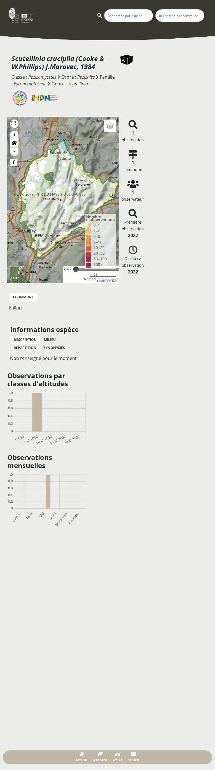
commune (23, 297)
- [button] (14, 152)
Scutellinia (78, 84)
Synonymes (54, 347)
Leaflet (101, 280)
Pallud (15, 308)
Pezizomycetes (42, 77)
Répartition (25, 347)
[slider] (76, 269)
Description (25, 339)
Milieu (50, 339)
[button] (14, 143)
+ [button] (14, 135)
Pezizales (86, 77)
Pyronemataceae (30, 84)
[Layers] (110, 126)
